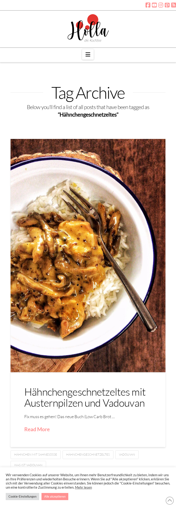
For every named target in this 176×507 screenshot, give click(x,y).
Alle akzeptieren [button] (55, 496)
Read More (37, 429)
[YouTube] (154, 5)
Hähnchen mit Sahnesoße (35, 454)
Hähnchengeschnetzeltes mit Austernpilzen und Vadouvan (85, 397)
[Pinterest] (167, 5)
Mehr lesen (83, 487)
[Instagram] (160, 5)
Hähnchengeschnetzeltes (88, 454)
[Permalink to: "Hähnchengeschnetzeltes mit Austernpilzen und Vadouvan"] (88, 255)
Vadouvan (127, 454)
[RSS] (173, 5)
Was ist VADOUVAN (28, 465)
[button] (88, 54)
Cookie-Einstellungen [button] (22, 496)
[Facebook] (148, 5)
